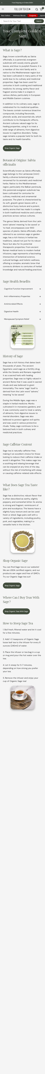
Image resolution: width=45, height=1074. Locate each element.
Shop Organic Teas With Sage (16, 611)
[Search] (37, 9)
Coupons (32, 15)
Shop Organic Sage (12, 148)
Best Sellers (5, 15)
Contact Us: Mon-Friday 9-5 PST (25, 3)
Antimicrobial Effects (13, 304)
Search (38, 21)
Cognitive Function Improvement (18, 289)
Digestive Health (11, 311)
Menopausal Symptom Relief (16, 319)
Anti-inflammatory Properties (17, 296)
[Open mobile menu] (3, 9)
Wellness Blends (19, 15)
